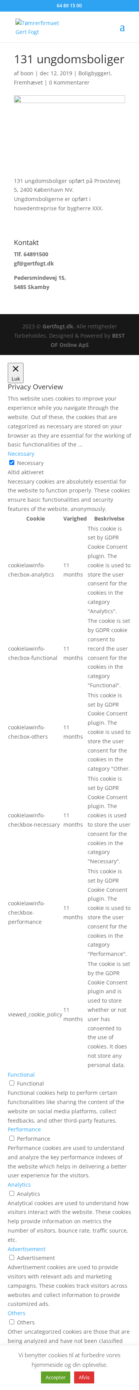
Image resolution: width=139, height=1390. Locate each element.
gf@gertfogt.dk (34, 263)
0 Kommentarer (69, 82)
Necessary (30, 463)
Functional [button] (21, 1074)
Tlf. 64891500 (31, 254)
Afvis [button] (84, 1377)
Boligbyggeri (94, 73)
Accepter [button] (56, 1377)
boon (27, 73)
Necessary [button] (21, 453)
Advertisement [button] (27, 1249)
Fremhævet (28, 82)
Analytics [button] (19, 1184)
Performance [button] (24, 1129)
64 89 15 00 (69, 5)
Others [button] (16, 1313)
